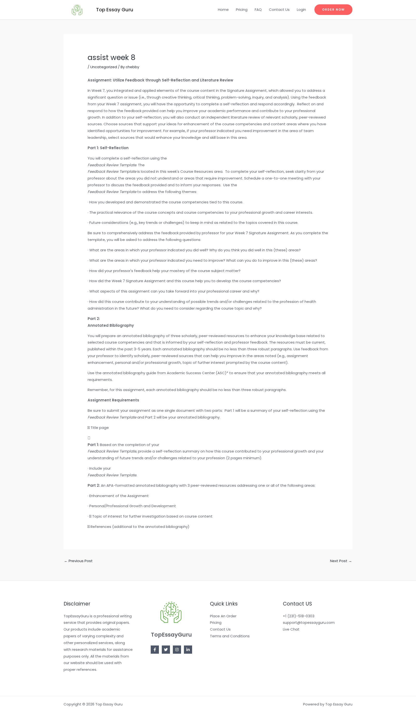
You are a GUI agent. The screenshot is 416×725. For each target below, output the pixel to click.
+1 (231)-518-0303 (298, 616)
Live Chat (291, 629)
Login (301, 9)
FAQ (258, 9)
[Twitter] (166, 649)
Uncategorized (103, 66)
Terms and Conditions (230, 636)
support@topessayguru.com (309, 622)
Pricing (241, 9)
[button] (333, 9)
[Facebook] (155, 649)
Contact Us (279, 9)
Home (223, 9)
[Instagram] (177, 649)
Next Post (341, 560)
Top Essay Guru (114, 9)
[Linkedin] (188, 649)
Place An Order (223, 616)
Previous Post (78, 560)
